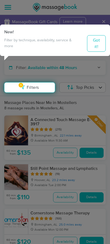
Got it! (96, 43)
